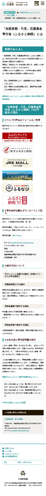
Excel (19, 235)
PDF (14, 235)
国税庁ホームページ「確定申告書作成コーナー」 (20, 377)
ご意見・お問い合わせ (24, 462)
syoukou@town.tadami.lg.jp (22, 243)
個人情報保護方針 (11, 456)
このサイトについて (12, 454)
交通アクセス (9, 448)
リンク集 (8, 451)
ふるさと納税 (10, 15)
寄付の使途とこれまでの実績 (15, 402)
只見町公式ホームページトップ (30, 12)
